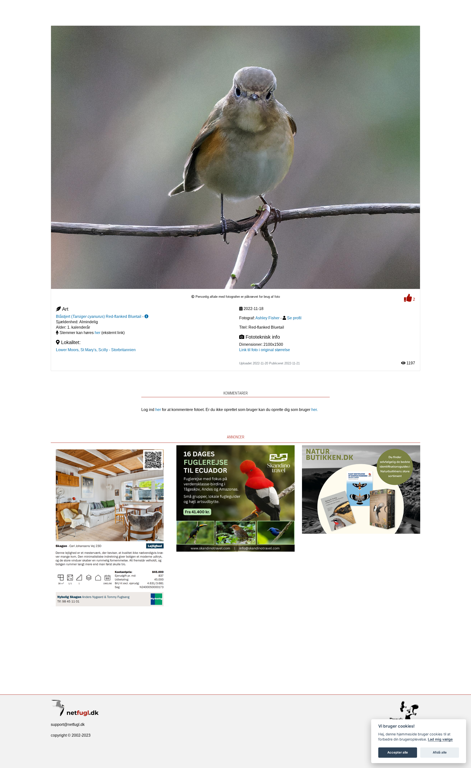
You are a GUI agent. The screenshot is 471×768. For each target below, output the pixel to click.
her (97, 333)
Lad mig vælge (440, 739)
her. (314, 410)
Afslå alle (440, 752)
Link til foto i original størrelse (264, 350)
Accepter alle (397, 752)
